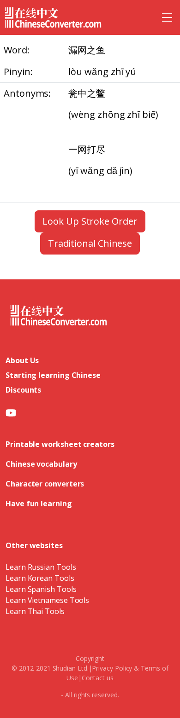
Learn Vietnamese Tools (47, 600)
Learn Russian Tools (41, 567)
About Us (22, 360)
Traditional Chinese (90, 243)
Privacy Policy (112, 668)
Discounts (23, 390)
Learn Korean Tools (40, 578)
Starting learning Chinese (53, 375)
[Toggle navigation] (167, 17)
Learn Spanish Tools (41, 589)
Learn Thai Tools (35, 611)
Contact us (98, 677)
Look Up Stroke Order (89, 221)
